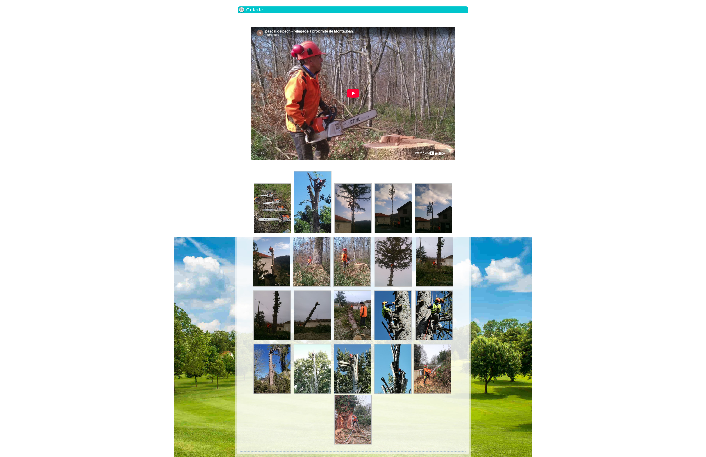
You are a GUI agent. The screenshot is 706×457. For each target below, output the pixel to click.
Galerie (254, 9)
